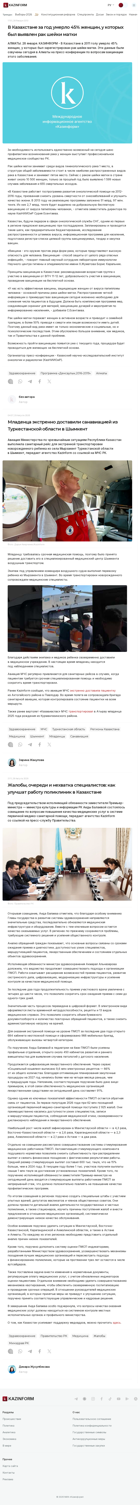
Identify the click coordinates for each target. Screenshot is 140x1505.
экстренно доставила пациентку (93, 690)
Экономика (9, 1439)
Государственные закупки (89, 1445)
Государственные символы (89, 1432)
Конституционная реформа (58, 14)
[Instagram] (10, 381)
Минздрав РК (19, 1343)
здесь (117, 1322)
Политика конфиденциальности (92, 1425)
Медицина (17, 736)
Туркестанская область (68, 729)
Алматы (101, 373)
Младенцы (57, 736)
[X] (49, 381)
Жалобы (99, 1336)
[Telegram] (30, 381)
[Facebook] (39, 381)
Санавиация (79, 736)
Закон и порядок (116, 14)
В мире (7, 1445)
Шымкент (37, 736)
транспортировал (80, 711)
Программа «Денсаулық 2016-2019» (66, 373)
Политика (8, 1425)
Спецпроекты (85, 14)
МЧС (44, 729)
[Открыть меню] (134, 5)
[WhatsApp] (20, 381)
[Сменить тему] (123, 5)
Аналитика (9, 1432)
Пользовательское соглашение (92, 1419)
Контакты (9, 1472)
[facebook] (101, 1399)
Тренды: (7, 14)
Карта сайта (10, 1466)
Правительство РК (54, 1336)
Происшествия (12, 1419)
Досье (100, 14)
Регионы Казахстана (104, 729)
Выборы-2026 (23, 14)
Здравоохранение (22, 373)
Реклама (8, 1479)
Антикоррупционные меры (89, 1439)
